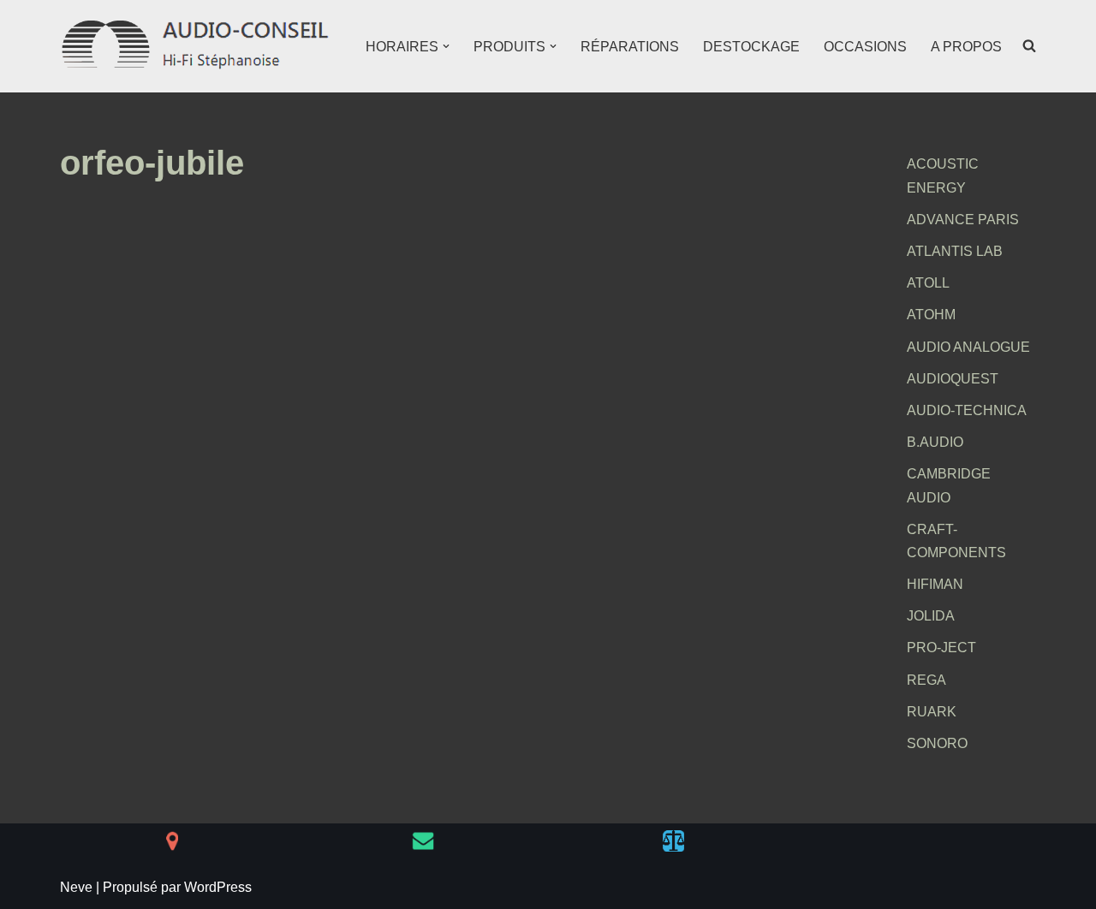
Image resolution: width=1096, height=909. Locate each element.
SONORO (937, 743)
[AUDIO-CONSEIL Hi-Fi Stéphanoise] (197, 46)
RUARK (931, 711)
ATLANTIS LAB (955, 251)
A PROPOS (966, 46)
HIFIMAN (935, 584)
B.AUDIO (935, 442)
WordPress (218, 887)
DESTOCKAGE (751, 46)
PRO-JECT (941, 647)
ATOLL (928, 283)
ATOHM (931, 314)
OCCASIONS (865, 46)
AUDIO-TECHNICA (967, 410)
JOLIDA (931, 616)
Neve (76, 887)
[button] (446, 46)
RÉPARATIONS (630, 46)
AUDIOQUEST (952, 378)
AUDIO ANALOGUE (968, 347)
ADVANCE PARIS (963, 219)
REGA (926, 680)
